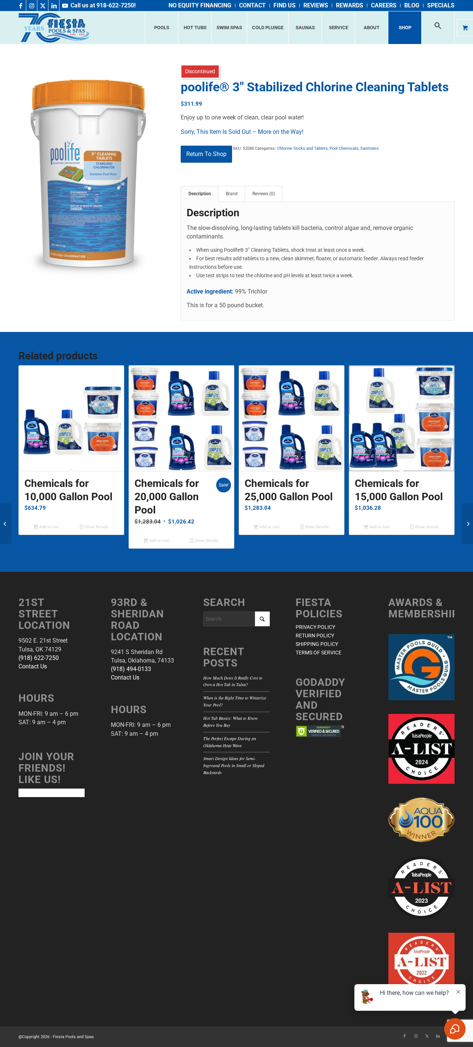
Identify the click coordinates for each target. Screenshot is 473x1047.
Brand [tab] (232, 193)
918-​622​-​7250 (115, 5)
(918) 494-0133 (131, 668)
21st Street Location (44, 613)
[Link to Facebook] (20, 5)
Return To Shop (206, 153)
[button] (438, 27)
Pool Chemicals (344, 148)
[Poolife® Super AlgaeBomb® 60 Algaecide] (5, 523)
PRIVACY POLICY (315, 627)
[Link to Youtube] (65, 5)
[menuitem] (200, 5)
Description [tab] (199, 193)
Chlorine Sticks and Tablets (302, 148)
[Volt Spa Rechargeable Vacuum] (467, 523)
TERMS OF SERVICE (318, 652)
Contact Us (32, 666)
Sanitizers (369, 148)
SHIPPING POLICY (317, 644)
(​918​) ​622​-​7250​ (38, 657)
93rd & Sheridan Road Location (137, 619)
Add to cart (48, 527)
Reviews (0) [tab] (263, 193)
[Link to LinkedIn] (53, 5)
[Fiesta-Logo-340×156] (53, 27)
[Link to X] (42, 5)
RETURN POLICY (315, 635)
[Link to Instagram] (31, 5)
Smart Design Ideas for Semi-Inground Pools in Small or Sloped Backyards (233, 765)
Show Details (96, 527)
